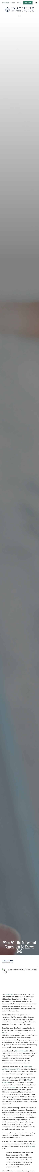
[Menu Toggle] (19, 16)
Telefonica (11, 1087)
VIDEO (13, 3)
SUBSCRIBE (5, 3)
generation (10, 994)
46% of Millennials (21, 1051)
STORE (19, 3)
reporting (31, 1146)
